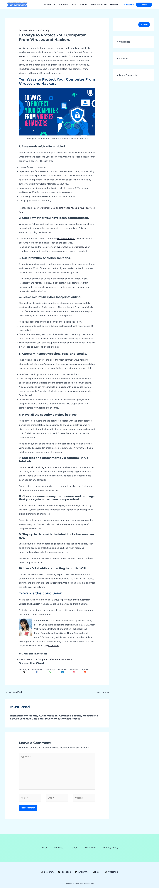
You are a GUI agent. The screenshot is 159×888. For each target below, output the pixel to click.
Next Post (102, 692)
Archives (123, 58)
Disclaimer (90, 847)
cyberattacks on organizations (72, 247)
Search (144, 24)
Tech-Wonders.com (29, 30)
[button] (129, 5)
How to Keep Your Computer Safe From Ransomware (45, 659)
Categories (124, 41)
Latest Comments (128, 75)
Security (45, 30)
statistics (23, 56)
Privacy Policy (110, 847)
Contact (74, 847)
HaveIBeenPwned (66, 238)
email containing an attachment (43, 467)
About (44, 847)
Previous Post (13, 692)
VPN (79, 583)
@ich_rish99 (52, 645)
